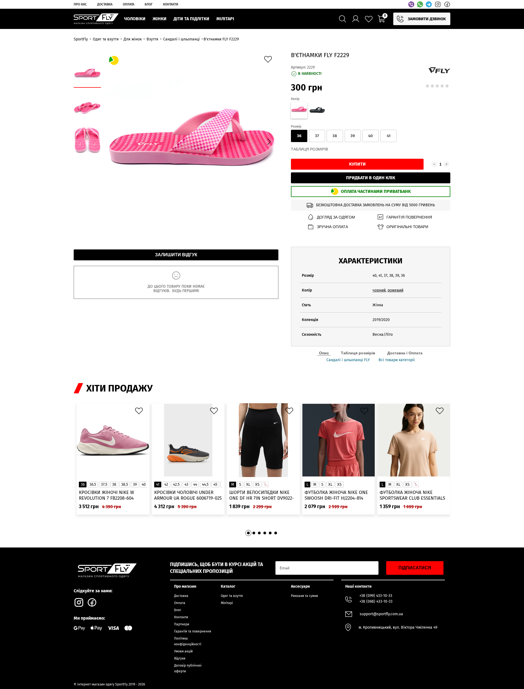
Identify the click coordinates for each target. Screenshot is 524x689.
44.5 (205, 484)
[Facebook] (447, 4)
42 (166, 484)
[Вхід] (355, 18)
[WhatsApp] (420, 4)
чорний (379, 290)
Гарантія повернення (409, 217)
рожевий (395, 290)
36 (299, 135)
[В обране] (269, 60)
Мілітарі (227, 603)
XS (257, 484)
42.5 (176, 484)
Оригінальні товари (407, 227)
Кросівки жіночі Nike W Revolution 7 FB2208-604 (106, 495)
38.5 (124, 484)
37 (317, 135)
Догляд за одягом (336, 217)
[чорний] (317, 111)
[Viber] (411, 4)
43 (186, 484)
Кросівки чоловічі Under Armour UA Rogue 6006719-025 (188, 495)
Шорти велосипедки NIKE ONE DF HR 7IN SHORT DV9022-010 (261, 495)
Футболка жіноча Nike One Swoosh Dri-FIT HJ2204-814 (336, 495)
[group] (191, 141)
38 (334, 135)
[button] (269, 142)
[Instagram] (437, 4)
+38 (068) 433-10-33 (375, 601)
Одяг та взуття (232, 596)
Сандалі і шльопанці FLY (348, 360)
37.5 (104, 484)
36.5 (93, 484)
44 (195, 484)
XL (248, 484)
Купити (357, 164)
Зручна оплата (332, 227)
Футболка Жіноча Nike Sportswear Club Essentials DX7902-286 (412, 495)
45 (215, 484)
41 (389, 135)
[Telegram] (429, 4)
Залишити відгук (176, 254)
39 (352, 135)
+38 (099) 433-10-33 (375, 595)
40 (370, 135)
